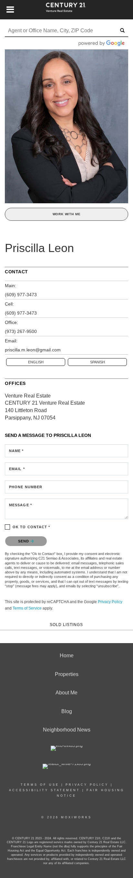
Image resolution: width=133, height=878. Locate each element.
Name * (16, 451)
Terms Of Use (40, 784)
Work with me (67, 214)
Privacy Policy (110, 602)
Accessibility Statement (44, 790)
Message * (20, 505)
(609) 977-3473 (21, 294)
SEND (24, 541)
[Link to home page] (66, 9)
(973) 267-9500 (21, 331)
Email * (17, 469)
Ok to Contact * (31, 527)
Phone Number (25, 487)
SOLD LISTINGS (66, 624)
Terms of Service (27, 608)
